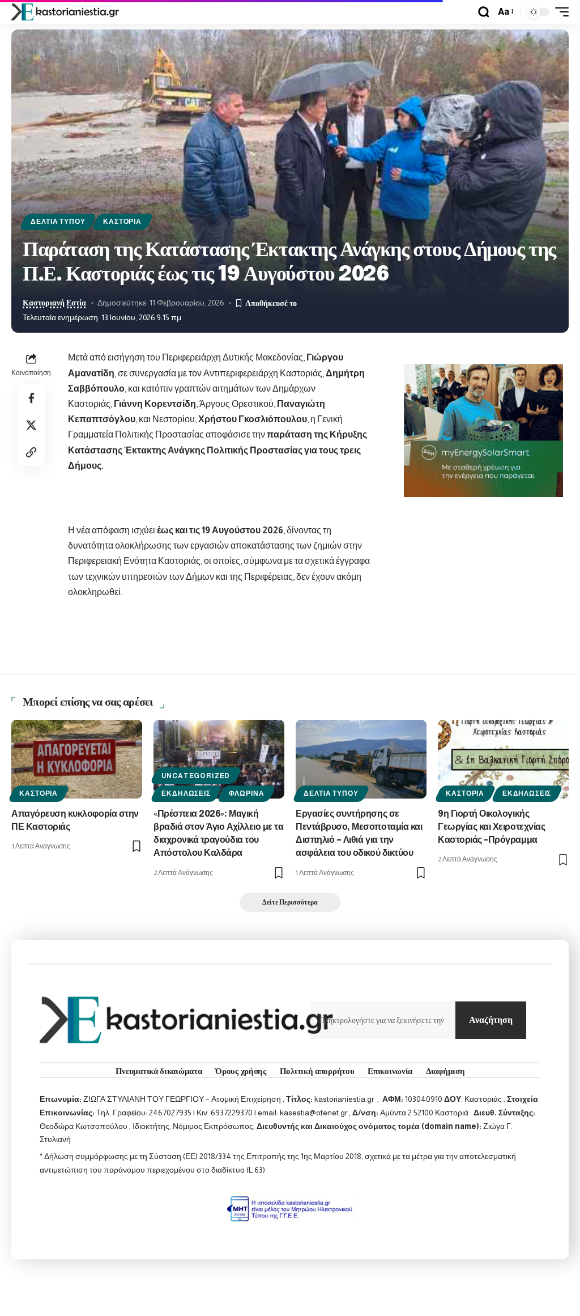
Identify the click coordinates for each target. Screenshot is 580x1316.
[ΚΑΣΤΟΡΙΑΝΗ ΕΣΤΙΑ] (66, 12)
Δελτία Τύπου (58, 222)
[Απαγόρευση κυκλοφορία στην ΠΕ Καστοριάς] (76, 759)
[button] (483, 12)
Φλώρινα (247, 793)
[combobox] (382, 1020)
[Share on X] (31, 425)
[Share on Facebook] (31, 397)
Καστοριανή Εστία (54, 303)
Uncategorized (195, 776)
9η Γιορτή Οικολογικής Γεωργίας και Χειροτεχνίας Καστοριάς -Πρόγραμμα (491, 827)
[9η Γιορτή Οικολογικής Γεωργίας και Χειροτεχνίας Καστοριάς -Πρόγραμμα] (503, 759)
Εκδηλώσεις (185, 793)
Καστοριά (122, 222)
